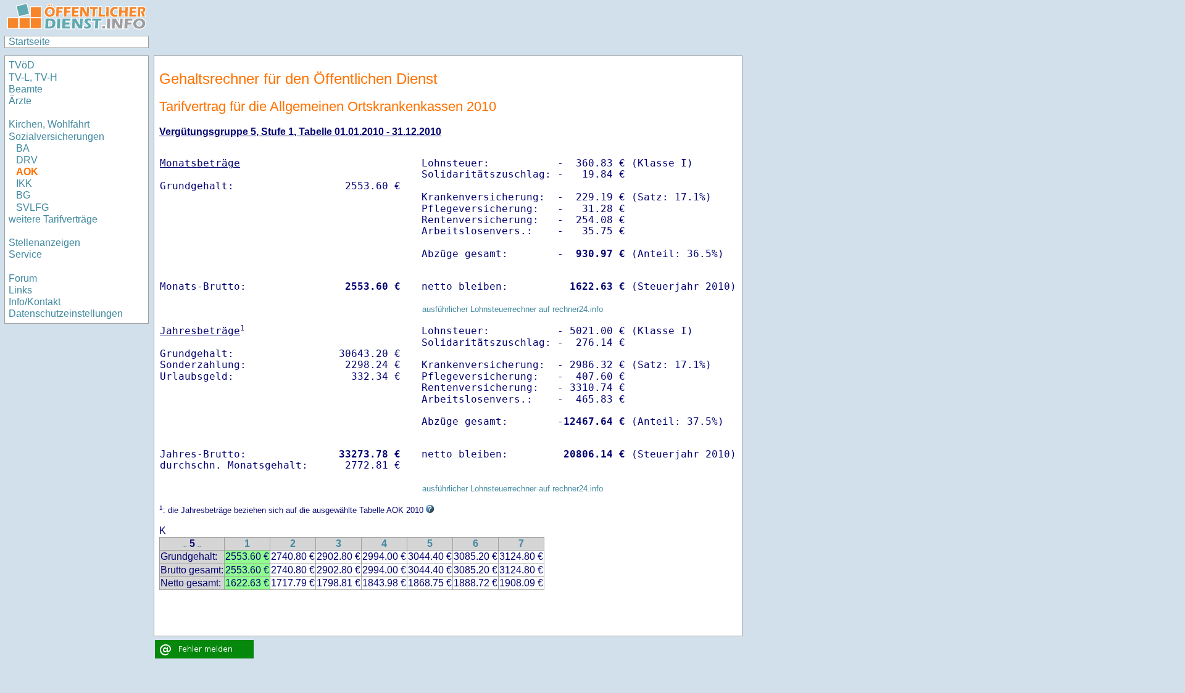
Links (20, 290)
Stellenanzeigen (44, 242)
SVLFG (32, 207)
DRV (27, 160)
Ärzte (20, 101)
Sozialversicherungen (56, 136)
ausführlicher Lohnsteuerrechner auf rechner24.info (512, 309)
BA (23, 148)
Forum (23, 278)
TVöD (22, 65)
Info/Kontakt (34, 302)
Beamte (26, 89)
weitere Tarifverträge (53, 219)
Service (25, 254)
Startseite (29, 41)
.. (185, 544)
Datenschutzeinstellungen (66, 313)
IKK (24, 183)
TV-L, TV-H (33, 77)
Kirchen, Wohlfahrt (49, 124)
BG (23, 195)
